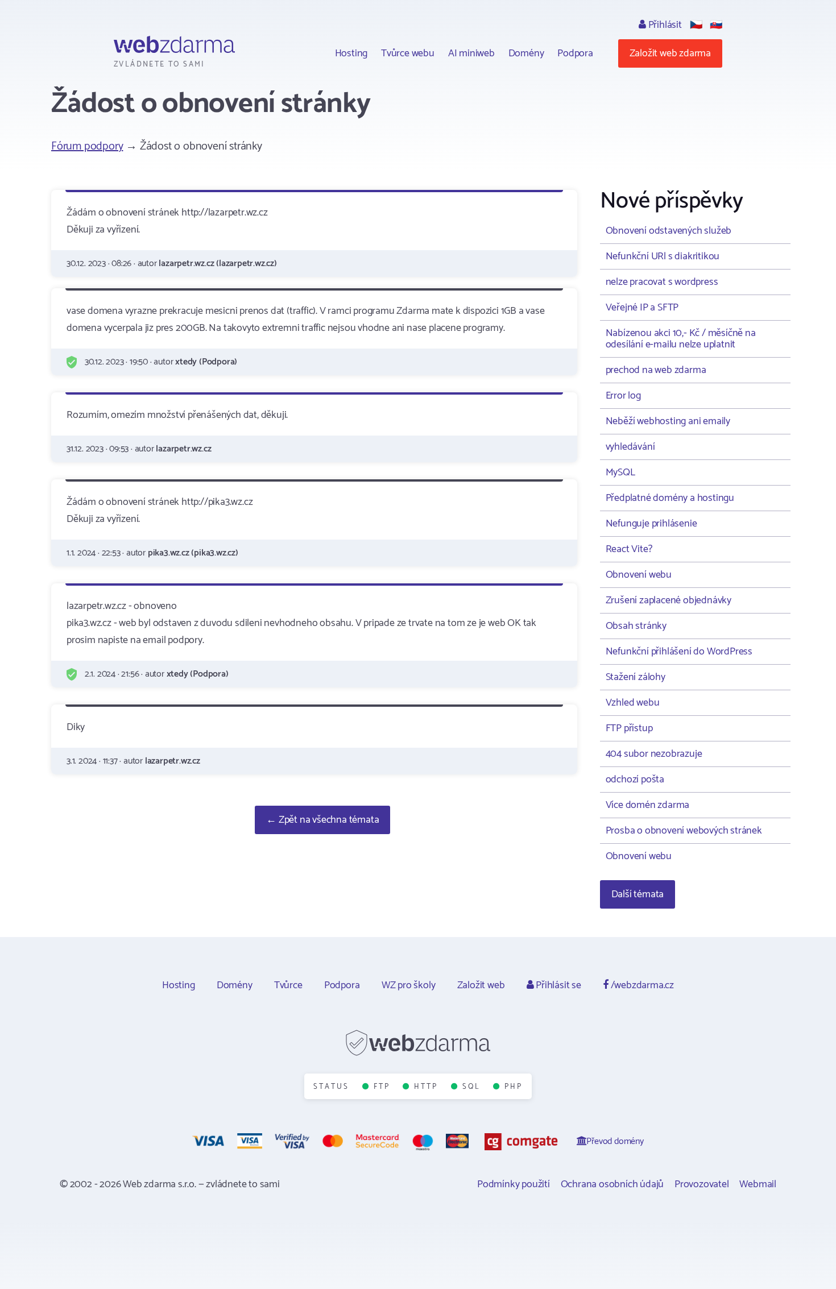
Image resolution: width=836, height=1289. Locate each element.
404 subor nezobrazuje (654, 753)
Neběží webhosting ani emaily (668, 421)
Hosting (351, 53)
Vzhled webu (633, 702)
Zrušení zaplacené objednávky (668, 600)
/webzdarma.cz (641, 985)
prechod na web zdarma (656, 370)
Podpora (575, 53)
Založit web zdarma (670, 53)
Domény (526, 53)
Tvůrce (288, 985)
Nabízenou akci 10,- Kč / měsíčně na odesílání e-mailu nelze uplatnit (681, 339)
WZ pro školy (409, 985)
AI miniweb (471, 53)
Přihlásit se (557, 985)
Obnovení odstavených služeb (669, 230)
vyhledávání (630, 446)
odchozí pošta (635, 779)
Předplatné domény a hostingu (670, 498)
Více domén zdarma (648, 805)
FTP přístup (629, 728)
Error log (623, 395)
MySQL (620, 472)
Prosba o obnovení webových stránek (684, 830)
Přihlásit (664, 25)
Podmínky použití (513, 1184)
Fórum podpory (87, 146)
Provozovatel (701, 1184)
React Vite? (629, 549)
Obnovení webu (639, 574)
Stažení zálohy (635, 677)
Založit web (481, 985)
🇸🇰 (716, 25)
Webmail (757, 1184)
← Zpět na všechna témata (322, 819)
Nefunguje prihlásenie (651, 523)
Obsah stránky (636, 626)
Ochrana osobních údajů (612, 1184)
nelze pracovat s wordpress (662, 282)
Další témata (637, 894)
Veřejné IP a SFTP (642, 307)
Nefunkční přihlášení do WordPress (679, 651)
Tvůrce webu (407, 53)
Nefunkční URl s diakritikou (663, 256)
